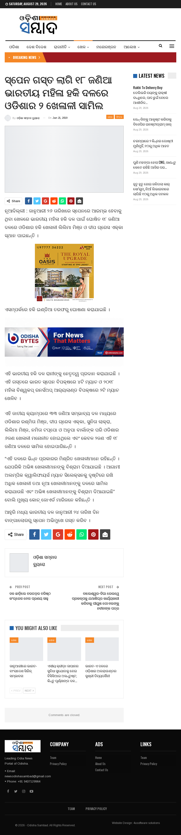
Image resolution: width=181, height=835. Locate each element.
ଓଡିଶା (14, 46)
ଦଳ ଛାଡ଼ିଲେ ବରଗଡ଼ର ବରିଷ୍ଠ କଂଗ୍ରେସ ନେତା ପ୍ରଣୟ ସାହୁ (30, 596)
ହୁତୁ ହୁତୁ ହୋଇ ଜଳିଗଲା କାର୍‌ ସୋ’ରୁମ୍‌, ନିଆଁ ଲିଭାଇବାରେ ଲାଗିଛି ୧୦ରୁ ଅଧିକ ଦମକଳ (151, 188)
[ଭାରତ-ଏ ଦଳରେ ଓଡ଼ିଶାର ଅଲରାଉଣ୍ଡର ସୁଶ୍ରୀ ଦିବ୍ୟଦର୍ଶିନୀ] (102, 649)
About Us (72, 3)
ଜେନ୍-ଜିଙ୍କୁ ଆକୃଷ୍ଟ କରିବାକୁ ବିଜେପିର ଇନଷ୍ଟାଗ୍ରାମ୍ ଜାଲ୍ (152, 121)
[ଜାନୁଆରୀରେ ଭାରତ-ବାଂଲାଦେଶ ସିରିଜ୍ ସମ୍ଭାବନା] (26, 649)
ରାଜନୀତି (60, 46)
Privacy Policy (58, 763)
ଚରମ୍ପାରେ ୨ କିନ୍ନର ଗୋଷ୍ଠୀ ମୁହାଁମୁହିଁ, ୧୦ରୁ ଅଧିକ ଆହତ (153, 143)
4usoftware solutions (146, 823)
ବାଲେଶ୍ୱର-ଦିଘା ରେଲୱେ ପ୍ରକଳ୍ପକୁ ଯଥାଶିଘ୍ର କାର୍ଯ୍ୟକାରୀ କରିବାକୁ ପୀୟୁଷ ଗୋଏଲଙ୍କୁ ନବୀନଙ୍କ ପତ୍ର (95, 601)
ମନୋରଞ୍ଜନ (106, 46)
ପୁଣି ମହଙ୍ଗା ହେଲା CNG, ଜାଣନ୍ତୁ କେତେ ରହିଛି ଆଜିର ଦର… (154, 164)
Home (58, 3)
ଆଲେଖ (130, 46)
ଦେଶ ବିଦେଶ (36, 46)
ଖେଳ (82, 46)
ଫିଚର (119, 116)
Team (53, 757)
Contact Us (88, 3)
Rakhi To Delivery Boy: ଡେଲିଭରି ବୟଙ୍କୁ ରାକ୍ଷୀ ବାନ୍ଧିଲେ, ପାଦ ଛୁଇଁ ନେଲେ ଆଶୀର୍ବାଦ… (150, 95)
